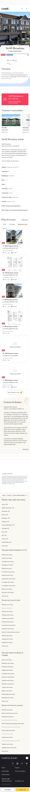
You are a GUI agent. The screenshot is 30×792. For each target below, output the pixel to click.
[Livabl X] (12, 763)
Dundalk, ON (5, 528)
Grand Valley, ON (6, 542)
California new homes (8, 618)
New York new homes (8, 592)
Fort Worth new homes (8, 572)
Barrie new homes (7, 660)
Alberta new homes (7, 710)
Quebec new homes (7, 744)
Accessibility (5, 771)
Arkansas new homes (7, 615)
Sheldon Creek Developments (16, 51)
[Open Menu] (26, 8)
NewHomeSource (7, 781)
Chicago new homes (7, 565)
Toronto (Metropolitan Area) (20, 495)
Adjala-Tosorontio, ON (8, 508)
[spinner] (22, 8)
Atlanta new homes (7, 554)
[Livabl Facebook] (22, 763)
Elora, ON (4, 532)
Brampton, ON (6, 518)
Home (4, 495)
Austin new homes (7, 558)
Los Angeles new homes (8, 585)
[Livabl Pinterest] (26, 763)
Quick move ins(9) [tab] (22, 224)
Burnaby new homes (7, 666)
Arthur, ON (5, 514)
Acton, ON (5, 504)
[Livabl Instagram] (17, 763)
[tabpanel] (15, 312)
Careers (17, 767)
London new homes (7, 687)
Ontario (9, 495)
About (3, 767)
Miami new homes (7, 589)
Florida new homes (7, 635)
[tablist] (15, 224)
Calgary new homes (7, 670)
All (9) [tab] (4, 224)
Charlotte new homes (8, 561)
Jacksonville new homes (8, 578)
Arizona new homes (7, 611)
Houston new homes (7, 575)
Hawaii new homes (7, 642)
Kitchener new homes (8, 684)
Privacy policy (5, 774)
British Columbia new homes (10, 713)
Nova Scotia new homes (8, 730)
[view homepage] (5, 9)
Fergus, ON (5, 539)
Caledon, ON (5, 521)
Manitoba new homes (8, 716)
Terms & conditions (20, 771)
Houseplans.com (19, 781)
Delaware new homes (8, 628)
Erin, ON (4, 535)
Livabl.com (4, 483)
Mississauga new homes (8, 694)
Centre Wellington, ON (8, 525)
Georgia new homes (7, 639)
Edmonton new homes (8, 677)
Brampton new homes (8, 663)
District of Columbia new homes (10, 632)
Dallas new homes (7, 568)
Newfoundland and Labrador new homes (13, 723)
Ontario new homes (7, 737)
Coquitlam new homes (8, 673)
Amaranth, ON (6, 511)
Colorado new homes (8, 622)
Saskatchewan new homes (9, 747)
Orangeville (13, 76)
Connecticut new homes (8, 625)
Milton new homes (7, 691)
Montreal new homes (7, 697)
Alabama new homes (7, 604)
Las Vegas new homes (8, 582)
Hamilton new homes (7, 680)
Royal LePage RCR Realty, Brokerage (19, 210)
